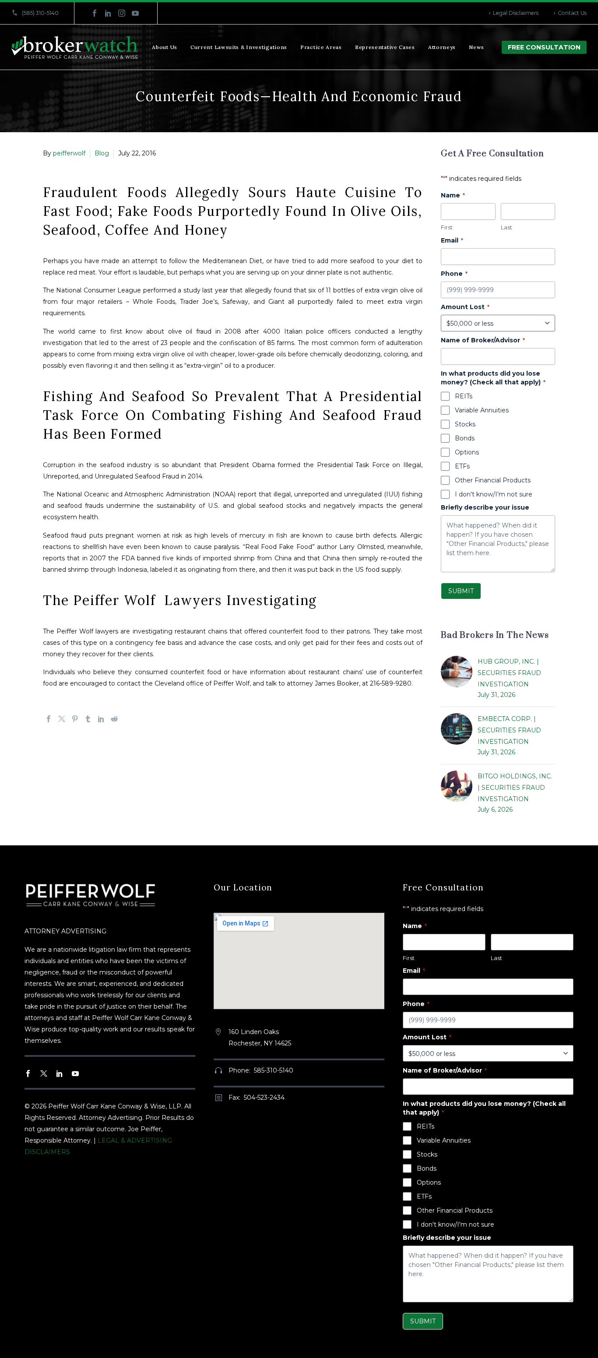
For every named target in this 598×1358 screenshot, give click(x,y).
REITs (463, 396)
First (447, 227)
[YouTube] (135, 13)
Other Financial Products (493, 480)
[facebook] (28, 1073)
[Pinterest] (74, 718)
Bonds (465, 438)
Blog (102, 153)
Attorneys (442, 47)
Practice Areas (321, 47)
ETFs (462, 466)
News (476, 47)
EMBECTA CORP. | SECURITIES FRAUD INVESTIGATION (509, 730)
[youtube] (75, 1073)
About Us (164, 47)
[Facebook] (94, 13)
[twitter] (43, 1073)
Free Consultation (544, 47)
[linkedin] (59, 1073)
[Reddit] (114, 718)
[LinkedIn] (108, 13)
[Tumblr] (87, 718)
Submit (461, 591)
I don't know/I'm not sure (493, 494)
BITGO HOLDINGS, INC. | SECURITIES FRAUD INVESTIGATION (515, 787)
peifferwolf (69, 153)
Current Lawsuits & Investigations (238, 47)
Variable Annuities (482, 410)
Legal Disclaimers (515, 13)
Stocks (465, 424)
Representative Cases (385, 47)
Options (467, 452)
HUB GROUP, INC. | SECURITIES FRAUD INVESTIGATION (509, 673)
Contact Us (572, 13)
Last (506, 227)
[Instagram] (121, 13)
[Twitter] (61, 718)
